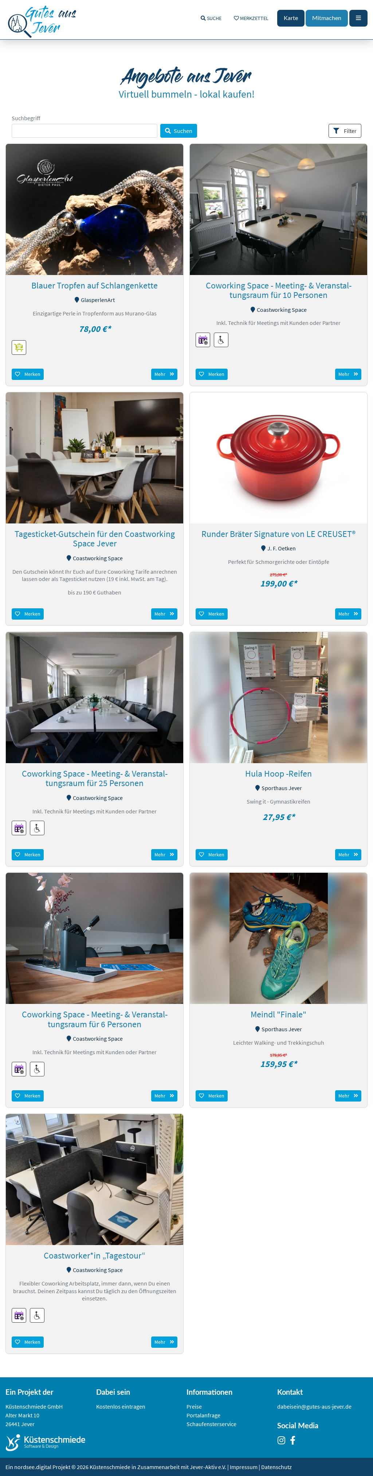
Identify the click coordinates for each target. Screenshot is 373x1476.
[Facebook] (294, 1441)
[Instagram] (283, 1441)
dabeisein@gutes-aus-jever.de (314, 1406)
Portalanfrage (203, 1415)
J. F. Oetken (281, 548)
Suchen (183, 130)
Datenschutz (276, 1467)
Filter (350, 130)
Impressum (244, 1467)
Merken (32, 374)
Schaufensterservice (211, 1424)
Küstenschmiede (110, 1467)
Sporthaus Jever (282, 788)
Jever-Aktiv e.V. (208, 1467)
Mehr (159, 374)
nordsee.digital (32, 1467)
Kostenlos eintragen (120, 1406)
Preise (194, 1406)
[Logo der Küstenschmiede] (50, 1442)
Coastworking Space (282, 309)
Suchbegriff (26, 118)
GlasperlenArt (98, 299)
